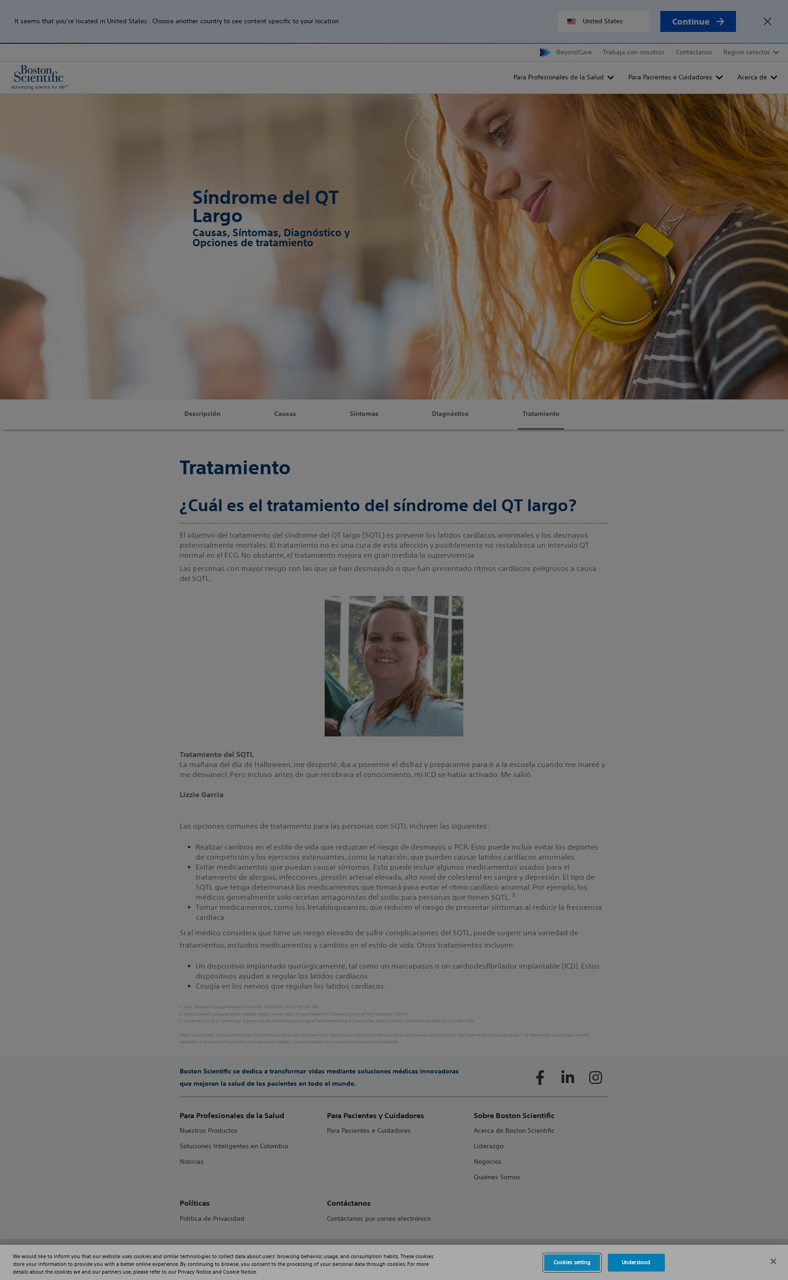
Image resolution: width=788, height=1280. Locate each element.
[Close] (773, 1261)
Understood (636, 1262)
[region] (394, 1262)
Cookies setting (572, 1262)
